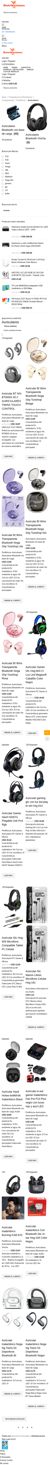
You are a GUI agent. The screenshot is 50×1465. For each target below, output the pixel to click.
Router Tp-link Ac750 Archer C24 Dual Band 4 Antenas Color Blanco (28, 260)
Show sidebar (10, 326)
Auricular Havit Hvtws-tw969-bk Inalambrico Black (12, 1095)
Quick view (5, 462)
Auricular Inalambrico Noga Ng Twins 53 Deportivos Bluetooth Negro (36, 1348)
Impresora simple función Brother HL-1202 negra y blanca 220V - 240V (30, 228)
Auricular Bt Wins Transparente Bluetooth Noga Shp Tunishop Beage (36, 396)
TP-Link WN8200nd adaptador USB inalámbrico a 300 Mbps (27, 287)
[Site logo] (14, 5)
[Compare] (5, 389)
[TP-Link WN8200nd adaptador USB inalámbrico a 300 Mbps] (6, 289)
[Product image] (13, 374)
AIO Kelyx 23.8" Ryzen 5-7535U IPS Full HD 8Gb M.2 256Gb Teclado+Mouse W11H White (29, 301)
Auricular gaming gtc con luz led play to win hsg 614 (37, 802)
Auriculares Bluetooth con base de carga (36, 542)
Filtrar (7, 210)
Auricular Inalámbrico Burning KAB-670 (12, 1231)
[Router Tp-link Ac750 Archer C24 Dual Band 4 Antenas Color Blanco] (6, 262)
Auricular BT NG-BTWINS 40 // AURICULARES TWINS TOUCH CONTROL (12, 401)
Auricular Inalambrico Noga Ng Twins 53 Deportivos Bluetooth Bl (12, 1348)
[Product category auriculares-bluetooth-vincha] (37, 126)
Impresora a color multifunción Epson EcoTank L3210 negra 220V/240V (27, 244)
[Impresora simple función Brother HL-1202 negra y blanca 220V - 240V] (6, 232)
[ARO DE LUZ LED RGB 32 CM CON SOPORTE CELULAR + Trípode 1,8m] (6, 276)
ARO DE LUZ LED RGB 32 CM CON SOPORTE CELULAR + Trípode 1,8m (28, 274)
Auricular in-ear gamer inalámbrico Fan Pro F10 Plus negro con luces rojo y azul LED (36, 1099)
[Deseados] (5, 451)
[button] (36, 457)
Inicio (4, 97)
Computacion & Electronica (21, 97)
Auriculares (17, 415)
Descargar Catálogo (15, 1419)
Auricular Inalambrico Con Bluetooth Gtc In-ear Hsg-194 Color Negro (36, 1234)
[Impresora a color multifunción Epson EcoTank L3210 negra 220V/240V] (6, 248)
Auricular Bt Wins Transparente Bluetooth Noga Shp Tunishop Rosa (12, 671)
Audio (31, 992)
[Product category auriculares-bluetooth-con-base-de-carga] (13, 121)
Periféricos (6, 415)
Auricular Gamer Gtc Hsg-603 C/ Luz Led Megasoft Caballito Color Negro (36, 675)
